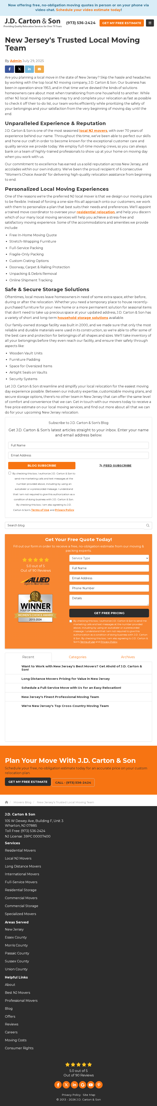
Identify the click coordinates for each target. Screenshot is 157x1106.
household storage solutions (83, 318)
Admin (16, 61)
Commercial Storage (21, 906)
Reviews (11, 1024)
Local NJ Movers (18, 858)
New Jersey (14, 929)
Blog (9, 1009)
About (10, 985)
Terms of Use (40, 509)
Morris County (16, 945)
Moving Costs (15, 1040)
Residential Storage (21, 890)
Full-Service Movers (21, 882)
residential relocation (96, 212)
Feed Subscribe (117, 465)
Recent (28, 657)
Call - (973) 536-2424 (73, 782)
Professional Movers (21, 1001)
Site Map (89, 1094)
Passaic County (17, 953)
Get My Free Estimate (27, 782)
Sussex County (17, 961)
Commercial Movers (21, 898)
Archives (128, 657)
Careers (11, 1032)
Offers (10, 1016)
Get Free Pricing (109, 613)
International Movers (22, 874)
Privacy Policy (64, 509)
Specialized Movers (20, 914)
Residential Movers (20, 850)
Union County (16, 969)
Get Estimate (121, 23)
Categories (77, 657)
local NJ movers (93, 131)
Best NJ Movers (17, 993)
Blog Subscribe (42, 465)
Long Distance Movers (23, 866)
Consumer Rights (19, 1048)
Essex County (16, 937)
